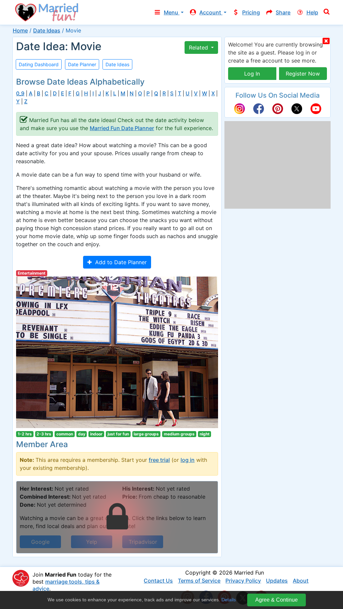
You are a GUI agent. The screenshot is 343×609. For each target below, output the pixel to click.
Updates (277, 580)
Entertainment (32, 273)
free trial (159, 459)
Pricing (251, 12)
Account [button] (210, 12)
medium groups (179, 433)
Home (20, 30)
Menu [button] (172, 12)
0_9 (20, 93)
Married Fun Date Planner (122, 128)
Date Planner (82, 64)
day (81, 433)
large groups (146, 433)
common (64, 433)
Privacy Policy (243, 580)
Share (283, 12)
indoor (96, 433)
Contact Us (158, 580)
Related (199, 47)
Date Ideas (46, 30)
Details (228, 599)
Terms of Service (199, 580)
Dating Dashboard (39, 64)
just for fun (118, 433)
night (205, 433)
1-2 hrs (25, 433)
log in (188, 459)
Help (312, 12)
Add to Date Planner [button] (119, 262)
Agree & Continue (276, 600)
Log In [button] (252, 73)
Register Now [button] (303, 73)
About (300, 580)
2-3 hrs (44, 433)
